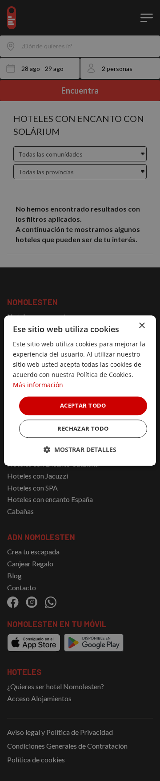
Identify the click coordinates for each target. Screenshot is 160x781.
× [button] (141, 325)
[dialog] (80, 390)
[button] (80, 449)
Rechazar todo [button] (82, 428)
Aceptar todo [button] (83, 406)
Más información (38, 385)
